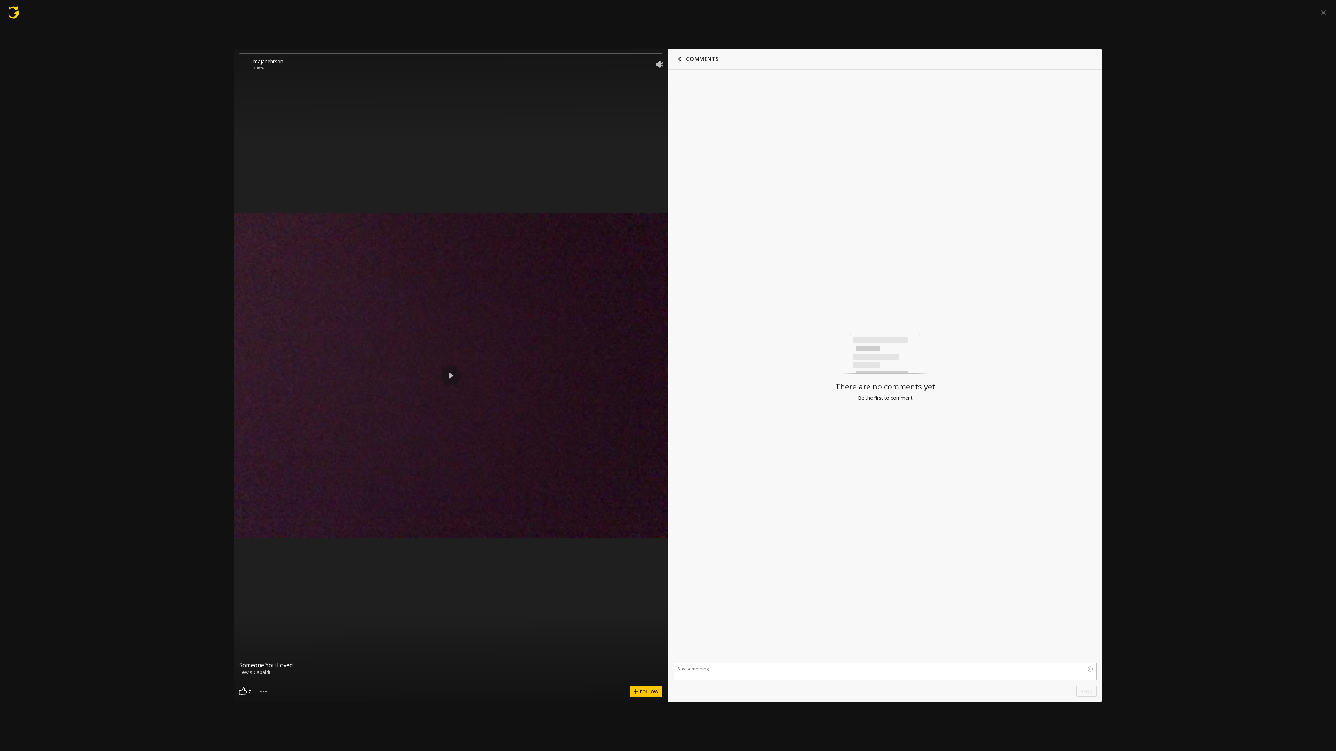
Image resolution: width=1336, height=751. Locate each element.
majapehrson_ (269, 61)
